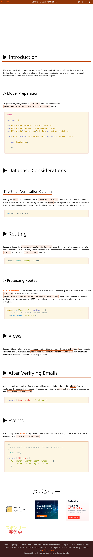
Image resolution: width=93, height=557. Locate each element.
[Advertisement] (42, 24)
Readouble (5, 1)
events (22, 433)
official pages (48, 550)
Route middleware (11, 290)
